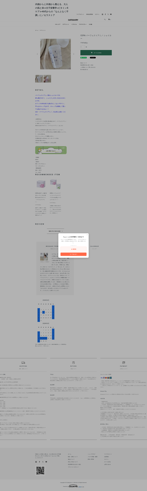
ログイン (97, 14)
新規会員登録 (89, 14)
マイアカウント (80, 14)
